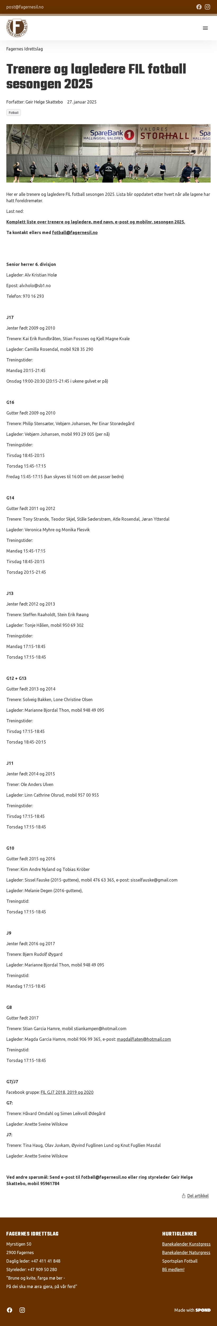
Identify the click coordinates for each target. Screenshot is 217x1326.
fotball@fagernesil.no (75, 232)
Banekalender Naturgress (186, 1252)
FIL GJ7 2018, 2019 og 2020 (67, 1092)
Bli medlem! (173, 1269)
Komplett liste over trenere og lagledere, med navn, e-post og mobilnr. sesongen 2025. (95, 221)
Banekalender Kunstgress (186, 1244)
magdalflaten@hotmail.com (144, 1039)
